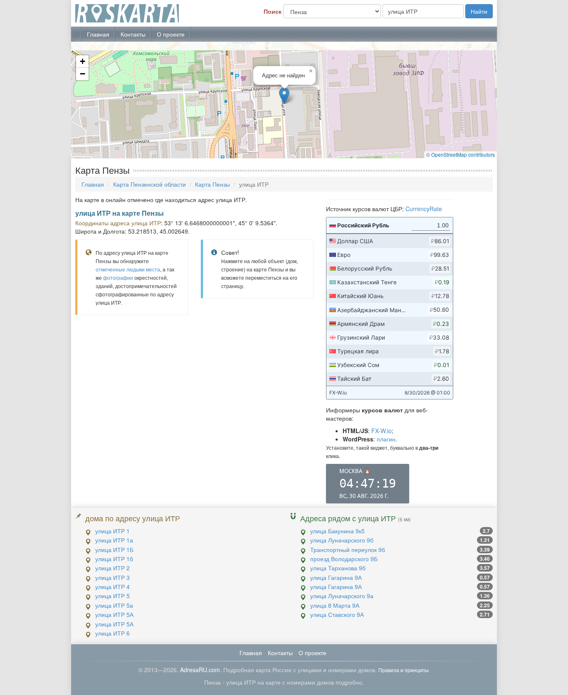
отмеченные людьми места (128, 269)
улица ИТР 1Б (114, 549)
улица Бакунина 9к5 (337, 531)
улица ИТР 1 (112, 531)
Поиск (273, 11)
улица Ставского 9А (337, 614)
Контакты (133, 34)
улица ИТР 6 (112, 633)
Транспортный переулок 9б (347, 549)
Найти (479, 11)
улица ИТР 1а (114, 540)
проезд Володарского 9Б (344, 559)
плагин (386, 439)
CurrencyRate (423, 209)
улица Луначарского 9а (341, 595)
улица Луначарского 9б (341, 540)
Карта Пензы (212, 184)
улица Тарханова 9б (337, 568)
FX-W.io (381, 430)
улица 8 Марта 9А (334, 605)
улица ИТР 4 (112, 586)
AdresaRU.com (200, 669)
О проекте (171, 34)
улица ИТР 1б (114, 559)
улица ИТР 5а (114, 605)
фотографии (118, 277)
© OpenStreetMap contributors (460, 154)
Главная (98, 34)
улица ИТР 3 (112, 577)
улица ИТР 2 (112, 568)
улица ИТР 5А (114, 614)
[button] (284, 95)
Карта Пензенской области (149, 184)
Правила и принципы (403, 669)
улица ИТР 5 (112, 595)
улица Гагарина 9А (336, 577)
